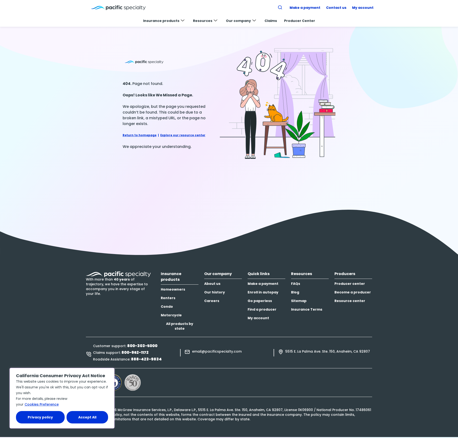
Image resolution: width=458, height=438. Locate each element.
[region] (62, 398)
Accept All (87, 417)
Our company (238, 20)
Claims (271, 20)
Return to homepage (139, 135)
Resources (202, 20)
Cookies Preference (42, 404)
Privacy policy (40, 417)
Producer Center (299, 20)
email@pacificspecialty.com (217, 351)
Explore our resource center (182, 135)
